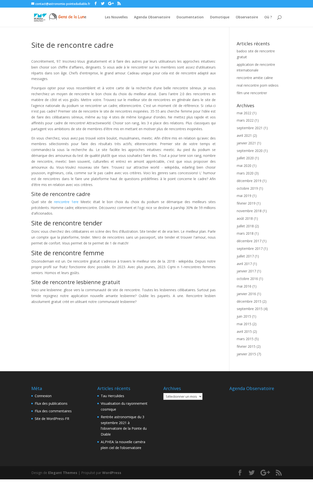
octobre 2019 (247, 188)
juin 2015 (244, 316)
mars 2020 (245, 173)
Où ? (268, 17)
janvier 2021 (246, 143)
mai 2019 (244, 195)
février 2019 (246, 203)
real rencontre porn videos (258, 85)
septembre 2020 (250, 150)
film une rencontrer (252, 93)
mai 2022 (244, 113)
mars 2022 (245, 120)
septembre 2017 (250, 248)
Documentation (190, 17)
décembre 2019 (249, 180)
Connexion (43, 395)
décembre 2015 (249, 301)
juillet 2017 (245, 256)
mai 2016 (244, 286)
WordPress (111, 472)
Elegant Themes (62, 472)
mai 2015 (244, 324)
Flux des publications (51, 403)
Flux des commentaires (53, 411)
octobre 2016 (247, 278)
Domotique (219, 17)
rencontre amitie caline (255, 77)
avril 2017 (244, 263)
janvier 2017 (246, 271)
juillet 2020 (245, 158)
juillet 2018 (245, 226)
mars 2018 (245, 233)
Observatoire (247, 17)
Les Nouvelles (116, 17)
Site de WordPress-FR (52, 418)
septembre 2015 (250, 308)
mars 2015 (245, 338)
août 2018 (245, 218)
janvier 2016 (246, 293)
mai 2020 (244, 165)
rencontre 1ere (66, 201)
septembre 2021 (250, 128)
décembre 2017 (249, 241)
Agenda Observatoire (152, 17)
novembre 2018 (249, 210)
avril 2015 (244, 331)
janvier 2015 (246, 354)
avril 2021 (244, 135)
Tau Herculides (112, 395)
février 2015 (246, 346)
